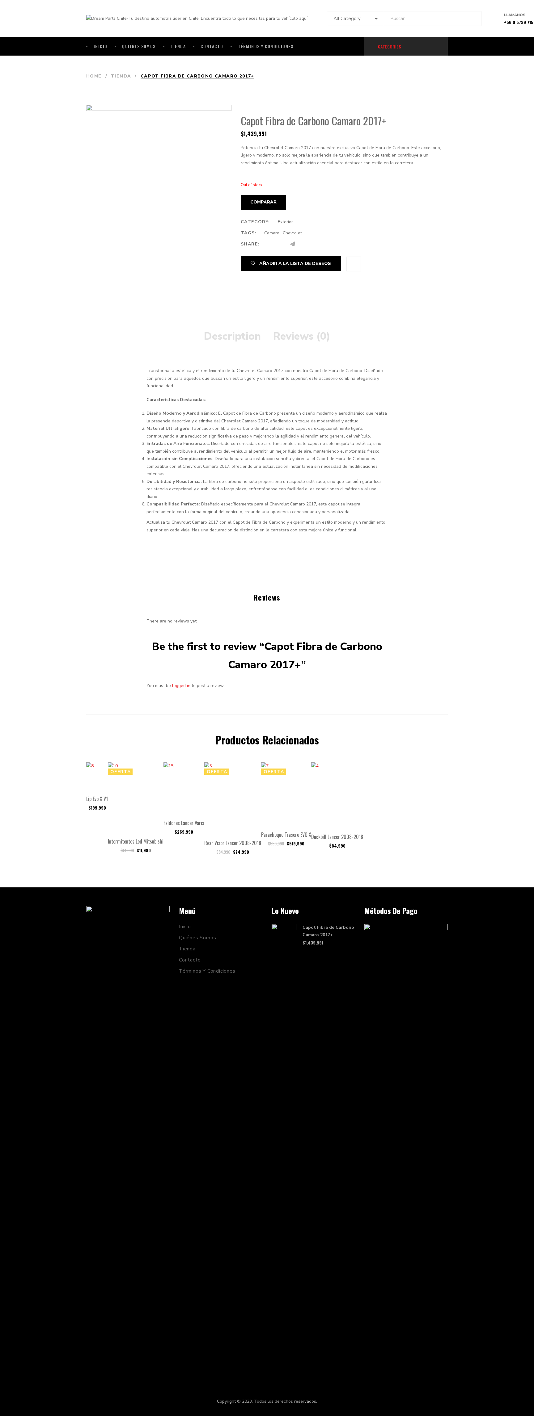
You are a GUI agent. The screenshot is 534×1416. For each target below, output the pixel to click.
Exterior (285, 222)
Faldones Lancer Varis (183, 823)
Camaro (271, 233)
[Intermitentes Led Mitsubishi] (135, 797)
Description (232, 336)
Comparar (263, 202)
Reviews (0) (301, 336)
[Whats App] (305, 244)
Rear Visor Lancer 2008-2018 (232, 843)
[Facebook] (268, 244)
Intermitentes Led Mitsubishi (135, 841)
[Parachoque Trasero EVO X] (286, 793)
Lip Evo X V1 (97, 798)
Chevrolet (292, 233)
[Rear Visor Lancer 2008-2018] (232, 798)
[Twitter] (280, 244)
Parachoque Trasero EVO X (286, 834)
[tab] (232, 336)
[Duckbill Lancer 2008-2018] (337, 795)
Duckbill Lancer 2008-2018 (337, 836)
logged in (181, 686)
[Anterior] (430, 76)
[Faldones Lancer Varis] (183, 788)
